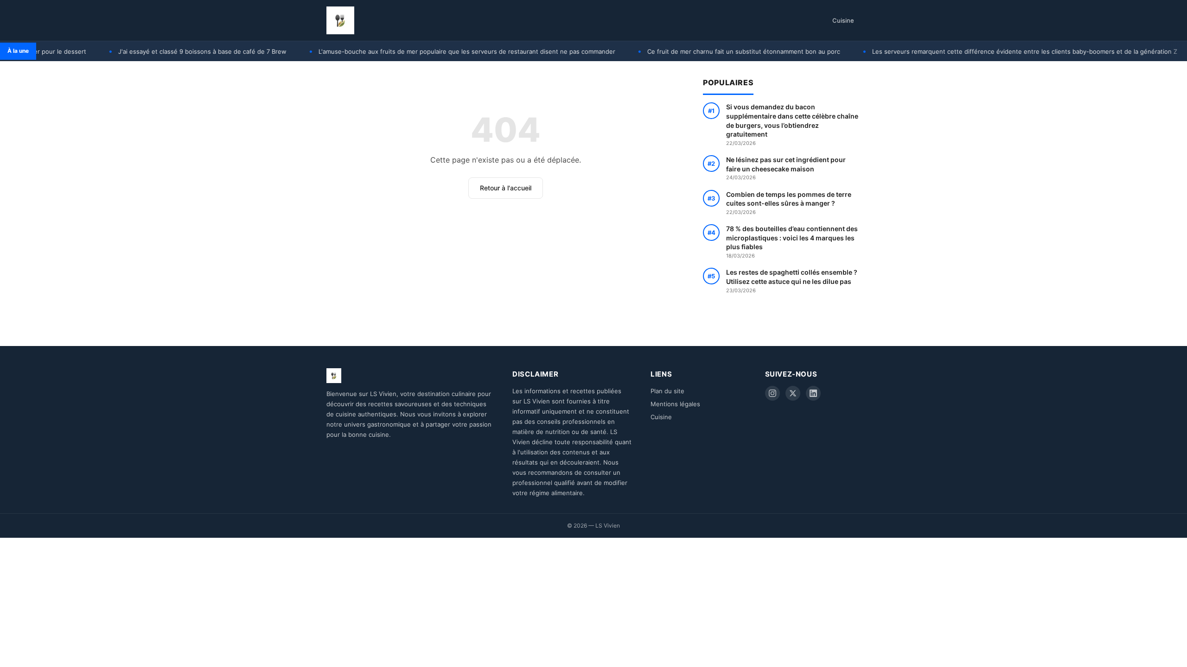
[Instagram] (772, 393)
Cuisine (843, 20)
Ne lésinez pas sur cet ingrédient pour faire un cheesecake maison (786, 168)
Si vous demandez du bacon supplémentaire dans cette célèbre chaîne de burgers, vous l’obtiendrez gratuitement (792, 124)
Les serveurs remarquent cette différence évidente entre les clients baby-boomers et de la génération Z (1005, 51)
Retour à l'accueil (505, 188)
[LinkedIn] (813, 393)
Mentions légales (675, 404)
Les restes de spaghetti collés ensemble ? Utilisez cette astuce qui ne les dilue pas (791, 280)
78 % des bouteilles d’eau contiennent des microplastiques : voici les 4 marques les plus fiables (792, 242)
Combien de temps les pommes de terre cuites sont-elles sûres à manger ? (788, 202)
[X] (792, 393)
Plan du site (667, 391)
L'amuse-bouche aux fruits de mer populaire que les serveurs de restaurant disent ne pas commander (447, 51)
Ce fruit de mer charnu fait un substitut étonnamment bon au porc (724, 51)
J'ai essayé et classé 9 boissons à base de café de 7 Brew (183, 51)
